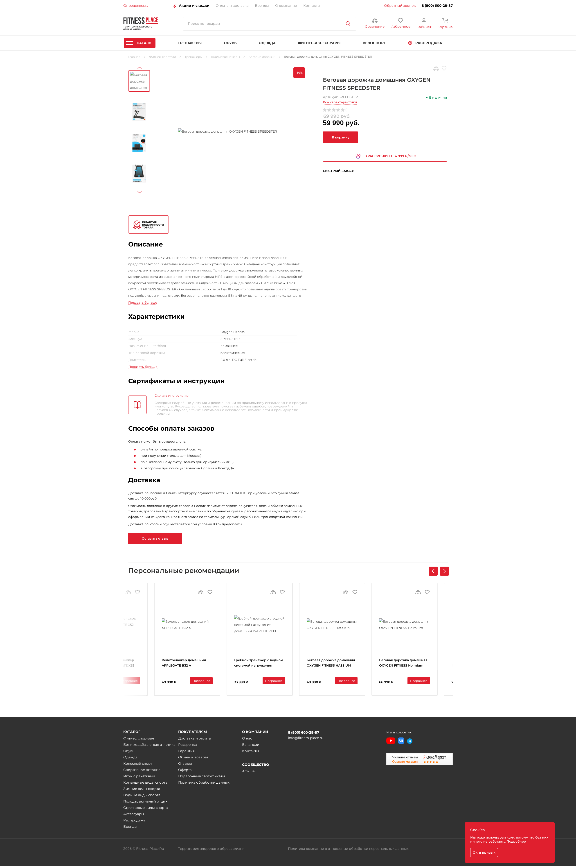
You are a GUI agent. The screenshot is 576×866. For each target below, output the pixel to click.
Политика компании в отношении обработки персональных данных (348, 848)
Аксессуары (133, 814)
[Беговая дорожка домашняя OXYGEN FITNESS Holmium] (404, 625)
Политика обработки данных (204, 782)
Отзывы (185, 763)
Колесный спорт (137, 763)
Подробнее (129, 681)
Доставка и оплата (194, 738)
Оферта (185, 770)
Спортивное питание (141, 770)
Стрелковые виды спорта (145, 807)
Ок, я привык (484, 852)
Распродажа (134, 820)
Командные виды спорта (145, 782)
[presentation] (140, 71)
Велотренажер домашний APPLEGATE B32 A (184, 662)
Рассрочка (187, 744)
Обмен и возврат (193, 757)
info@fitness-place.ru (305, 738)
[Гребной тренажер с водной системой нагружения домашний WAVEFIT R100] (259, 625)
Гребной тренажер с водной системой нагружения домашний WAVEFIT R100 (258, 663)
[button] (444, 571)
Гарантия (186, 751)
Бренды (130, 826)
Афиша (248, 771)
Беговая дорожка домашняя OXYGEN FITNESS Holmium (403, 662)
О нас (247, 738)
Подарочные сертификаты (201, 776)
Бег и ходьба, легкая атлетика (149, 744)
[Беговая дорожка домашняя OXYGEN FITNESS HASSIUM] (332, 625)
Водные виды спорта (141, 795)
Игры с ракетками (139, 776)
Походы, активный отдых (145, 801)
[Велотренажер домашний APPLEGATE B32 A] (187, 625)
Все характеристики (340, 102)
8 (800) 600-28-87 (437, 6)
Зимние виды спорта (141, 789)
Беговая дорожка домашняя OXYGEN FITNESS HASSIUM (331, 662)
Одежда (130, 757)
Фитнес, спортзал (138, 738)
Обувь (128, 751)
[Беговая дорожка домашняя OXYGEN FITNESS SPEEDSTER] (227, 131)
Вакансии (250, 744)
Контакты (250, 751)
